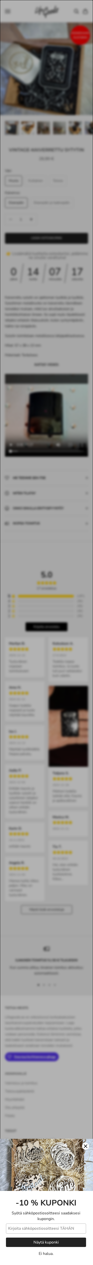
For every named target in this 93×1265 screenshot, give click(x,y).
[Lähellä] (85, 1146)
